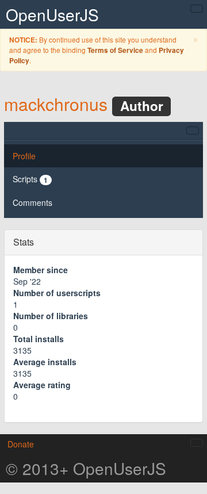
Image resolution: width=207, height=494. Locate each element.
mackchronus (56, 103)
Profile (24, 156)
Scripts (30, 179)
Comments (32, 202)
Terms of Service (115, 50)
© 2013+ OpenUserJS (86, 468)
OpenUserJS (52, 14)
